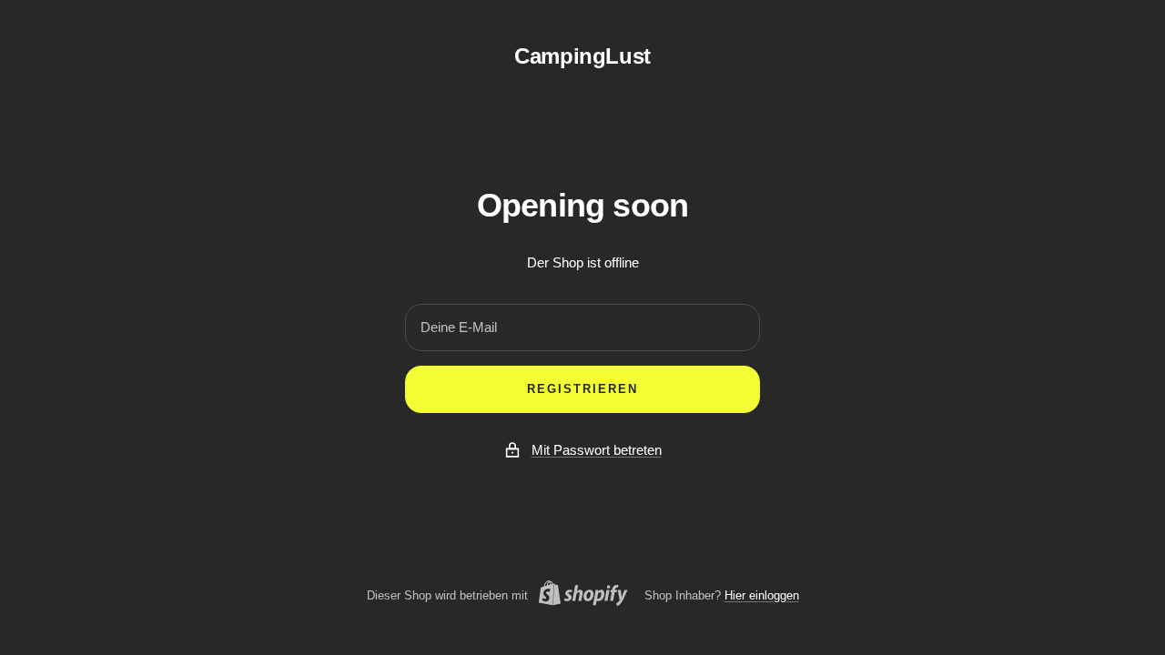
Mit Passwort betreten (597, 450)
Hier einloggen (761, 595)
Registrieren (582, 389)
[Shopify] (578, 595)
